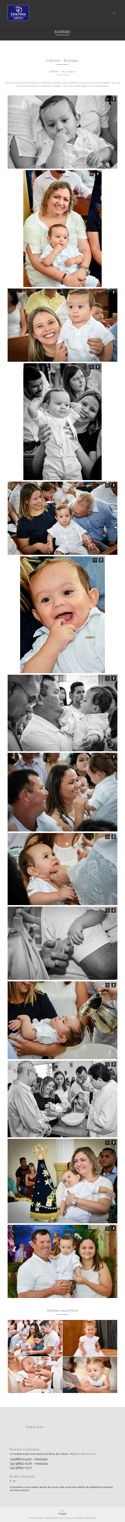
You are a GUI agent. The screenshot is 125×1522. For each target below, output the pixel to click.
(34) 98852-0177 (21, 1468)
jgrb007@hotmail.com (86, 1454)
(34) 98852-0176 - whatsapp (29, 1463)
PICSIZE (62, 1514)
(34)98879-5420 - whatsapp (29, 1459)
